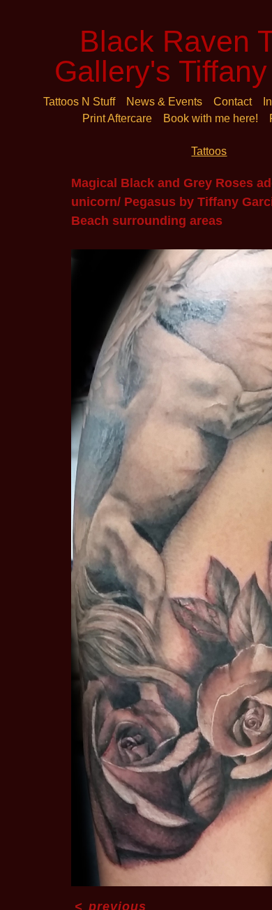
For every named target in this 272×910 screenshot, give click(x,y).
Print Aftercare (117, 118)
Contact (232, 102)
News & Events (164, 102)
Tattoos (209, 151)
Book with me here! (210, 118)
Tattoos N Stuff (79, 102)
